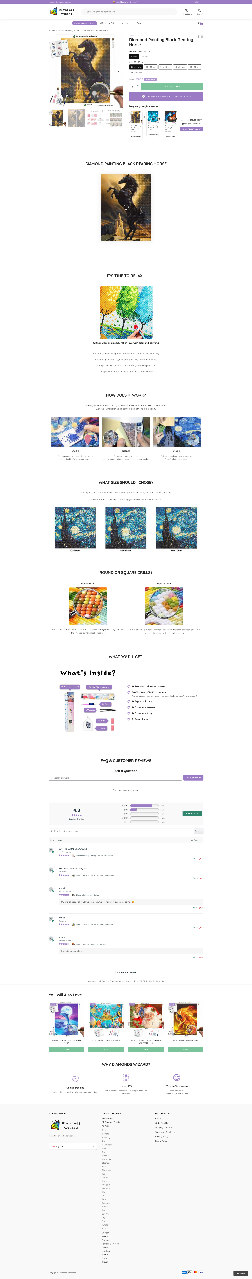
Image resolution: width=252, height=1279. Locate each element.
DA (141, 981)
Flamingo (106, 1170)
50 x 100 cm (136, 73)
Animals (122, 981)
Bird (104, 1130)
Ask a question (193, 777)
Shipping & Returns (164, 1127)
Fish (104, 1166)
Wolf (104, 1228)
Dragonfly (107, 1159)
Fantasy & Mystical (110, 1243)
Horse (128, 981)
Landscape (107, 1251)
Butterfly (106, 1137)
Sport (104, 1258)
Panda (105, 1199)
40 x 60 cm (195, 67)
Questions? (241, 1273)
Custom (105, 1232)
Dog (104, 1152)
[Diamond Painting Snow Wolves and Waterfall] (202, 36)
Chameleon (107, 1144)
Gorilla (105, 1177)
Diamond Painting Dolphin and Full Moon (67, 1041)
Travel (105, 1262)
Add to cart (172, 86)
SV (163, 981)
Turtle (104, 1221)
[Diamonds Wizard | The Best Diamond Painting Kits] (73, 875)
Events (105, 1236)
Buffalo (105, 1133)
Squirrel (105, 1214)
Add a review (192, 813)
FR (150, 981)
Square (145, 56)
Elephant (106, 1163)
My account (187, 14)
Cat (103, 1141)
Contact (199, 14)
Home (51, 30)
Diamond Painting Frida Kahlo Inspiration (91, 944)
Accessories (107, 1118)
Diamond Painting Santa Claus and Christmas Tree (146, 1041)
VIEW (66, 1049)
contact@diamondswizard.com (60, 2)
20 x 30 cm (151, 67)
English (59, 1146)
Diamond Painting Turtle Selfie (106, 1040)
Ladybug (106, 1184)
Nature (105, 1254)
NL (159, 981)
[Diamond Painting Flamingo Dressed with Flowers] (73, 855)
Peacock (106, 1203)
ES (147, 981)
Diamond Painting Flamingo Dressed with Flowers (94, 856)
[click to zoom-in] (86, 71)
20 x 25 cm (136, 67)
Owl (103, 1195)
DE (144, 981)
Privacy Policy (161, 1136)
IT (153, 981)
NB (156, 981)
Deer (104, 1148)
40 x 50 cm (180, 67)
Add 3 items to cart (191, 129)
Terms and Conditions (165, 1132)
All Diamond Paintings (65, 30)
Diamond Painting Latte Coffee (87, 895)
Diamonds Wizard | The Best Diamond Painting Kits (95, 875)
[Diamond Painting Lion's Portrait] (198, 36)
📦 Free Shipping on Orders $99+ (126, 2)
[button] (119, 71)
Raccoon (106, 1210)
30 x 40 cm (165, 67)
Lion (104, 1192)
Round (134, 56)
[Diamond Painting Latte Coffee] (73, 895)
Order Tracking (162, 1123)
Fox (103, 1174)
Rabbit (105, 1206)
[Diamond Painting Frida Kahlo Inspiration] (73, 944)
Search (198, 831)
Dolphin (105, 1155)
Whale (105, 1225)
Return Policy (161, 1141)
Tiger (104, 1217)
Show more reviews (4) (126, 972)
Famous (105, 1240)
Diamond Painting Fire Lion (185, 1040)
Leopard (106, 1188)
